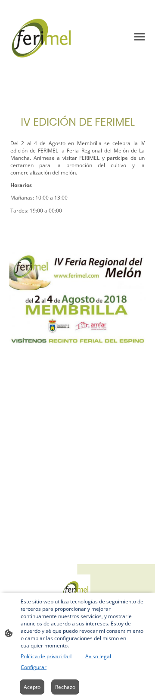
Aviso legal (98, 656)
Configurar (33, 667)
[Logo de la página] (42, 36)
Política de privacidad (46, 656)
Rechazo (65, 687)
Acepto (32, 687)
